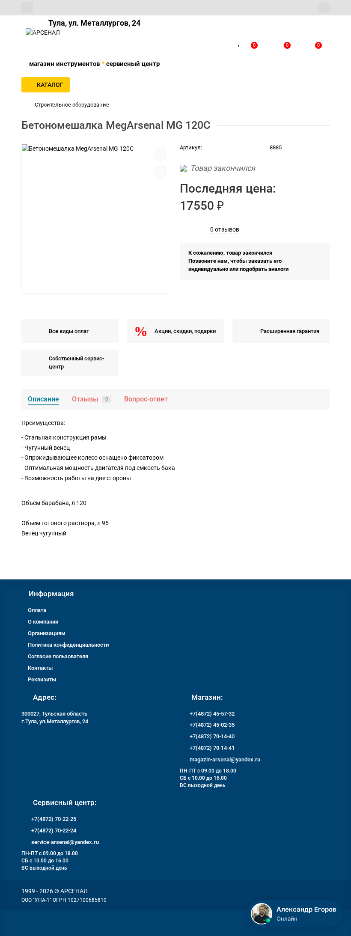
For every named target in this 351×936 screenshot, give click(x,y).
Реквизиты (42, 679)
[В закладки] (161, 154)
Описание (43, 399)
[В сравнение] (161, 172)
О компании (43, 621)
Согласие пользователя (58, 656)
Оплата (37, 610)
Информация (51, 593)
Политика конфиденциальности (68, 645)
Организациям (46, 633)
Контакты (40, 668)
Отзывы (90, 399)
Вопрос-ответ (146, 399)
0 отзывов (224, 229)
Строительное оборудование (72, 104)
